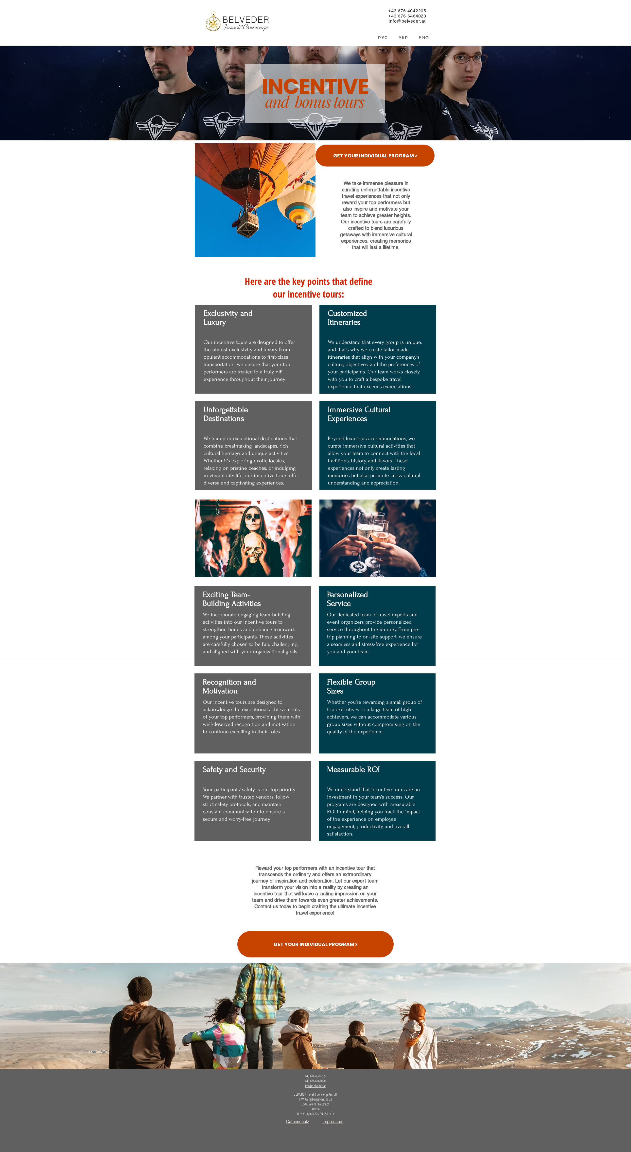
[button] (375, 156)
